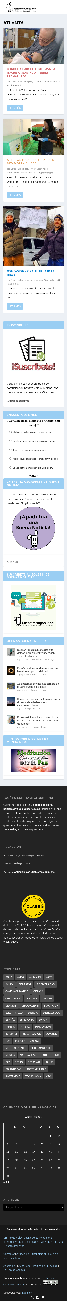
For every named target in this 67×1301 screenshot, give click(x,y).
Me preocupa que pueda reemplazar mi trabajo (35, 459)
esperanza (27, 1019)
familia (10, 1026)
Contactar (9, 1254)
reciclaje (34, 1062)
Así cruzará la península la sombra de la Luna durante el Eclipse (38, 685)
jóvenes (51, 1034)
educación (51, 1005)
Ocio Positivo (32, 1241)
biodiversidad (45, 984)
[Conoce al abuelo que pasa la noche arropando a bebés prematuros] (33, 46)
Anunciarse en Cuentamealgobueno (34, 872)
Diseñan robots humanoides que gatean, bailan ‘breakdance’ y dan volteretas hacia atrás (36, 653)
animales (35, 977)
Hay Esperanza (36, 82)
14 (42, 1152)
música (10, 1055)
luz (7, 1041)
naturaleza (28, 1055)
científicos (13, 998)
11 (16, 1152)
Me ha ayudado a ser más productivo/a (32, 432)
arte (49, 977)
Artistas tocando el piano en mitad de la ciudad (30, 161)
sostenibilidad (36, 1069)
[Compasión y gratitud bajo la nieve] (33, 236)
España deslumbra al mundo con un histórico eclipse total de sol (37, 670)
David (13, 82)
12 (25, 1152)
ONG (56, 1055)
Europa (43, 1019)
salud (49, 1062)
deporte (10, 1005)
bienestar (25, 984)
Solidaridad (49, 280)
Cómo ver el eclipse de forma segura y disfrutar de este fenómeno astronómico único (38, 702)
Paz (7, 1062)
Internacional (51, 82)
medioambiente (41, 1048)
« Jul (6, 1182)
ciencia (38, 991)
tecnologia (33, 1076)
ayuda (9, 984)
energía (32, 1012)
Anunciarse (22, 1254)
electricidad (14, 1012)
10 (7, 1152)
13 (33, 1152)
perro (19, 1062)
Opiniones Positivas (52, 1241)
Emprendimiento (13, 1241)
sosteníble (12, 1076)
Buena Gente (31, 1237)
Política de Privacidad (45, 1266)
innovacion (43, 1026)
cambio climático (17, 991)
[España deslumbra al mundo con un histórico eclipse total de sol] (11, 670)
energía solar (52, 1012)
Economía (35, 727)
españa (10, 1019)
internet (11, 1034)
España (42, 675)
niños (44, 1055)
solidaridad (13, 1069)
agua (8, 977)
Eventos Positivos (14, 1246)
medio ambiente (15, 1048)
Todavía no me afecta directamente (30, 450)
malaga (34, 1041)
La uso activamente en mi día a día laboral (33, 468)
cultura (31, 998)
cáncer (47, 998)
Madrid (20, 1041)
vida (48, 1076)
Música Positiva (27, 172)
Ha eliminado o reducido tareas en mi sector (34, 441)
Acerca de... (9, 1266)
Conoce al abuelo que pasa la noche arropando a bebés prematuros (31, 72)
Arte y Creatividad (39, 169)
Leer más (15, 107)
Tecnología (49, 659)
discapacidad (30, 1005)
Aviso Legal (24, 1266)
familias (25, 1026)
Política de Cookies (14, 1270)
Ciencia (34, 675)
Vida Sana (46, 1237)
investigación (31, 1034)
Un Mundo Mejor (12, 1237)
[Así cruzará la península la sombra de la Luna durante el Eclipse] (11, 686)
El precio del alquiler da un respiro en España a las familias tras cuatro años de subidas (38, 720)
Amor (20, 977)
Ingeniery (27, 1292)
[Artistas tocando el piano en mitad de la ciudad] (33, 137)
